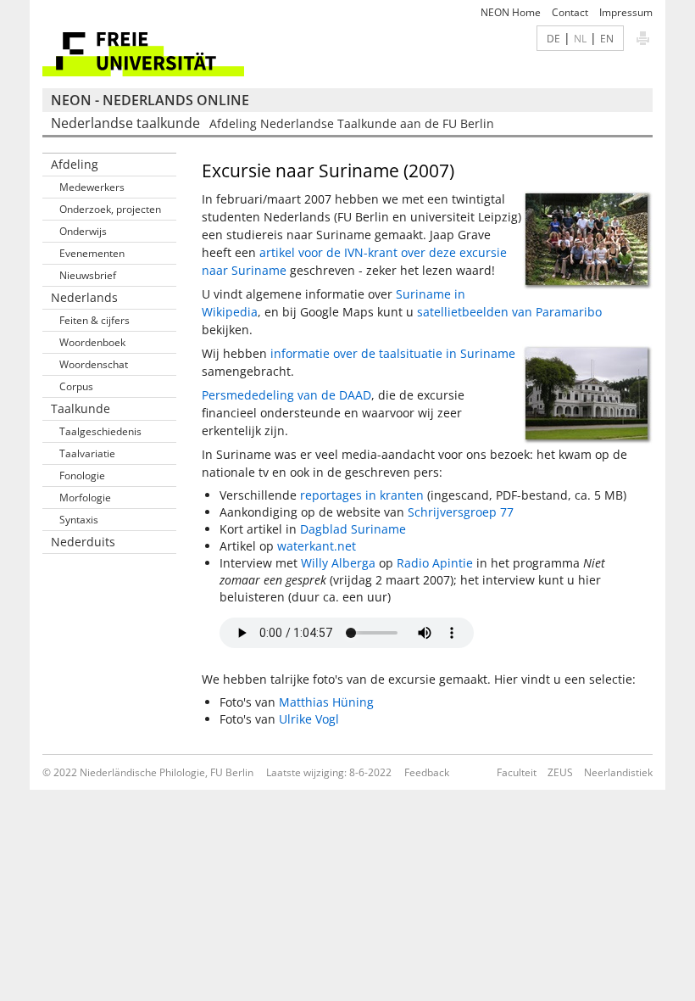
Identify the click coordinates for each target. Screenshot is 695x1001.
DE (553, 38)
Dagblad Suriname (353, 529)
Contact (570, 12)
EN (607, 38)
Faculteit (517, 772)
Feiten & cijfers (94, 320)
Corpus (76, 386)
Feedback (426, 772)
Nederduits (83, 542)
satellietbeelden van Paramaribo (509, 312)
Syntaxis (78, 519)
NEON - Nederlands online (150, 100)
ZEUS (560, 772)
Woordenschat (93, 364)
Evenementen (92, 253)
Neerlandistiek (618, 772)
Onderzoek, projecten (110, 209)
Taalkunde (80, 408)
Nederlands (84, 297)
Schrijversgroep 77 (461, 512)
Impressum (626, 12)
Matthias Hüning (326, 702)
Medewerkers (92, 187)
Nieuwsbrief (87, 275)
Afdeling (74, 164)
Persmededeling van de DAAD (286, 395)
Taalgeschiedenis (100, 431)
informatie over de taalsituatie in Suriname (392, 353)
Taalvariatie (87, 453)
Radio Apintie (435, 563)
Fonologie (82, 475)
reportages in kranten (362, 495)
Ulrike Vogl (309, 719)
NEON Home (511, 12)
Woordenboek (92, 342)
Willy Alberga (338, 563)
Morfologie (85, 497)
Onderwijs (83, 231)
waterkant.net (316, 546)
